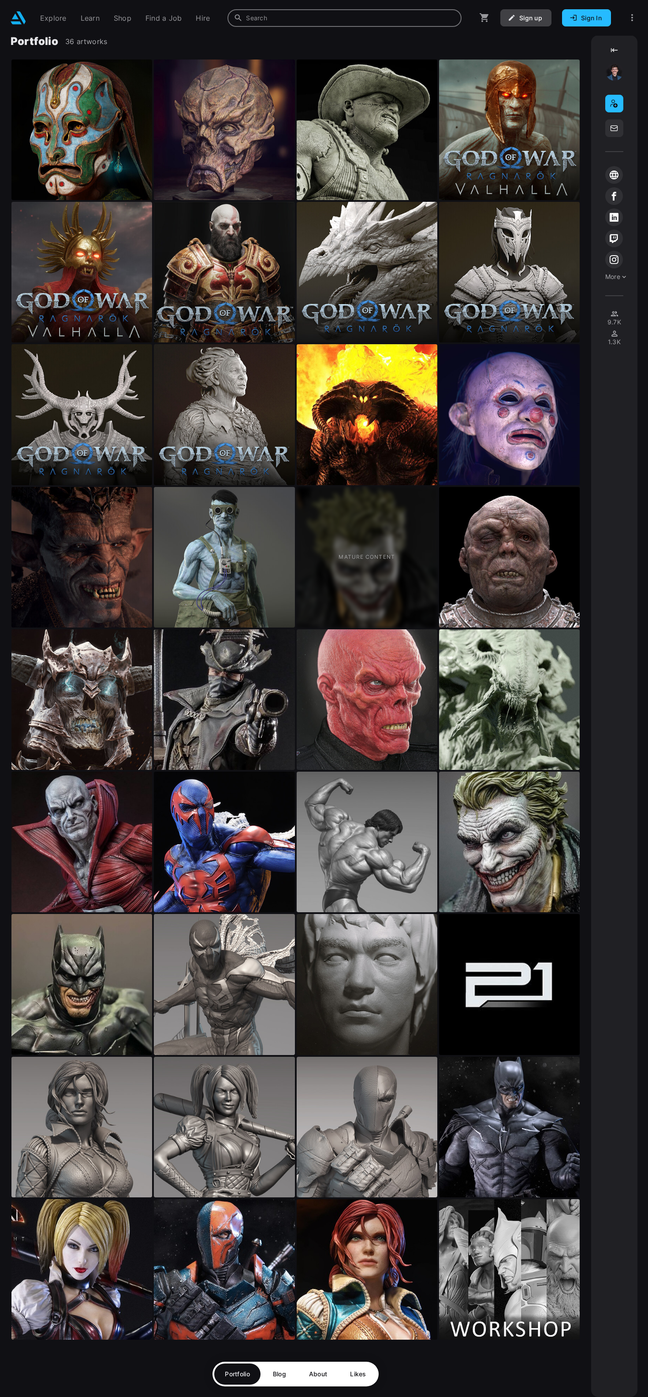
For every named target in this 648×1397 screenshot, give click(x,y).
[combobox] (344, 18)
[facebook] (614, 196)
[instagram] (614, 259)
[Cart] (484, 18)
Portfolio (237, 1374)
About (318, 1374)
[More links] (632, 18)
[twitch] (614, 238)
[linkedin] (614, 217)
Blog (279, 1374)
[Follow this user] (614, 103)
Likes (358, 1374)
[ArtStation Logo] (18, 18)
